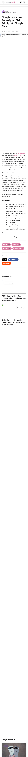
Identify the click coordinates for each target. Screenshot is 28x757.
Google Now (6, 168)
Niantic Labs (18, 155)
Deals (6, 746)
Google (7, 248)
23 (6, 31)
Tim (8, 11)
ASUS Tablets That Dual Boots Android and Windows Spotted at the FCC (14, 298)
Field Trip (17, 244)
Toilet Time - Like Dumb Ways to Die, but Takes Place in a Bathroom (14, 322)
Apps (7, 244)
